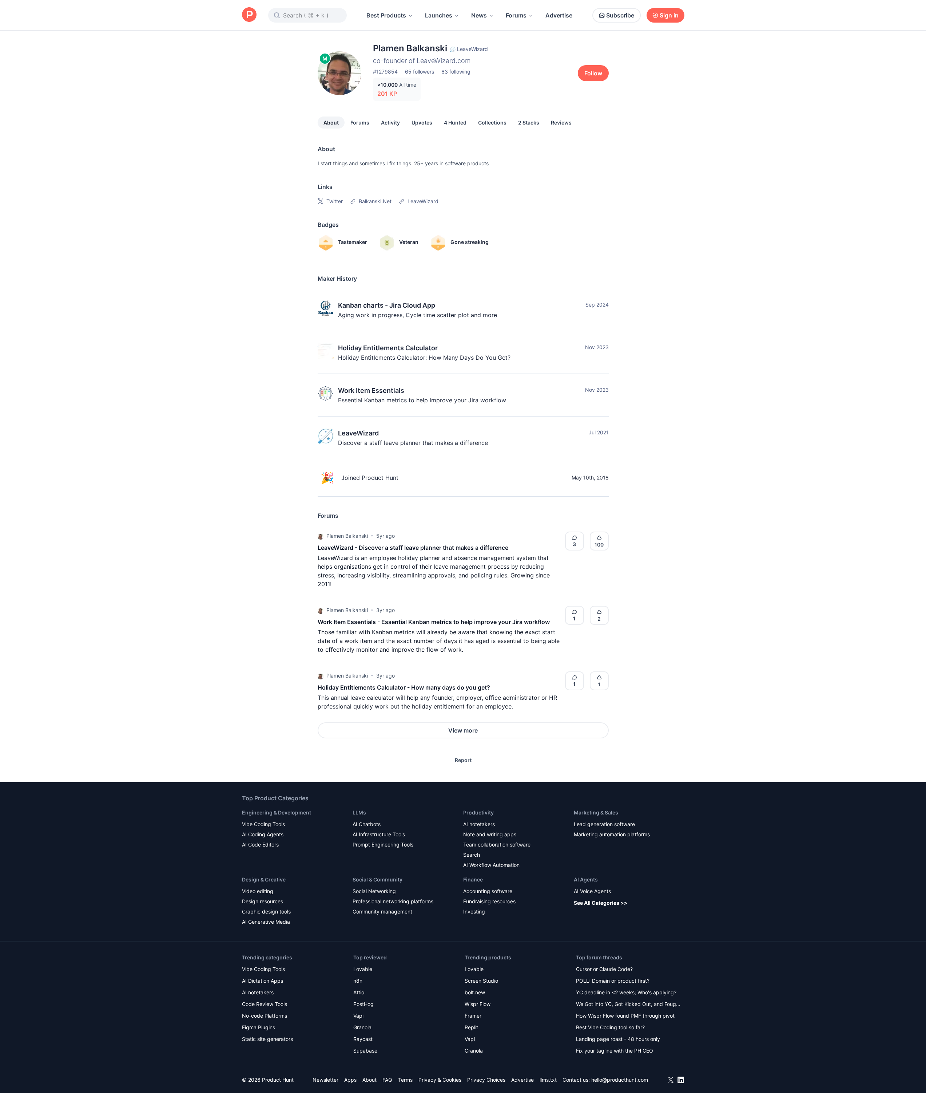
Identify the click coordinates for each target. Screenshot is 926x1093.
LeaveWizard (358, 433)
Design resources (262, 901)
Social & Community (377, 879)
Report (463, 760)
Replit (471, 1027)
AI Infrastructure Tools (379, 834)
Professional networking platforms (393, 901)
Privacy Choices (486, 1080)
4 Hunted (455, 122)
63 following (455, 71)
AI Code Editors (260, 844)
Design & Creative (264, 879)
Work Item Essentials (371, 390)
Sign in (669, 15)
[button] (320, 536)
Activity (390, 122)
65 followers (419, 71)
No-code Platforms (264, 1016)
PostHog (363, 1004)
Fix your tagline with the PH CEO (614, 1050)
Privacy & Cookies (439, 1080)
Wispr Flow (477, 1004)
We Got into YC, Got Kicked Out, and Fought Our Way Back (628, 1005)
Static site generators (267, 1039)
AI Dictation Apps (262, 981)
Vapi (358, 1016)
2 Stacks (528, 122)
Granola (362, 1027)
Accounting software (487, 891)
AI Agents (586, 879)
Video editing (257, 891)
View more (463, 730)
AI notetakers (479, 824)
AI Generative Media (266, 922)
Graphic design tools (266, 911)
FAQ (387, 1080)
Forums (516, 15)
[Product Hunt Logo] (249, 15)
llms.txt (548, 1080)
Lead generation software (604, 824)
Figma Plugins (258, 1027)
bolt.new (475, 992)
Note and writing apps (489, 834)
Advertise (558, 15)
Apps (350, 1080)
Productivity (478, 812)
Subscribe (620, 15)
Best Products (386, 15)
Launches (438, 15)
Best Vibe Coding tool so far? (610, 1027)
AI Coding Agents (262, 834)
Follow (593, 73)
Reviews (561, 122)
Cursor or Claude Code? (604, 969)
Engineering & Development (276, 812)
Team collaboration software (496, 844)
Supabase (365, 1050)
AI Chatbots (367, 824)
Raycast (363, 1039)
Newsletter (325, 1080)
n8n (357, 981)
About (331, 122)
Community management (382, 911)
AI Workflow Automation (491, 865)
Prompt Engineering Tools (383, 844)
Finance (473, 879)
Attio (358, 992)
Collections (492, 122)
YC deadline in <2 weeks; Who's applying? (626, 992)
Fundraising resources (489, 901)
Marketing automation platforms (612, 834)
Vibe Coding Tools (263, 824)
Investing (474, 911)
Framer (473, 1016)
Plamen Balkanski (347, 536)
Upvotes (422, 122)
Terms (405, 1080)
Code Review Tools (264, 1004)
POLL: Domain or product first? (612, 981)
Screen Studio (481, 981)
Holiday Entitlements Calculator (388, 348)
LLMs (359, 812)
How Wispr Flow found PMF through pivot (625, 1016)
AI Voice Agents (592, 891)
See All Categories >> (601, 903)
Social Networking (374, 891)
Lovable (362, 969)
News (479, 15)
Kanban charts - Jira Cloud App (386, 305)
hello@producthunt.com (619, 1080)
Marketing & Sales (596, 812)
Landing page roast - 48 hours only (618, 1039)
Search (471, 855)
